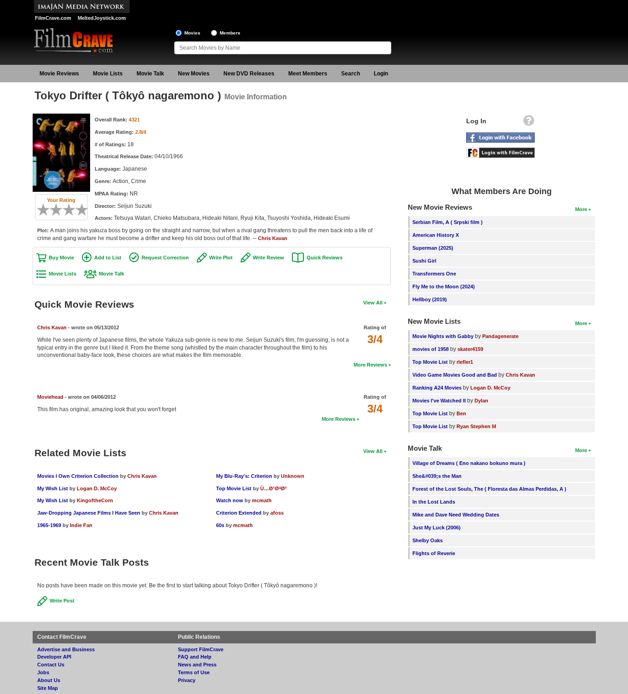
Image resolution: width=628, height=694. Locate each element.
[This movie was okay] (66, 209)
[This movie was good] (72, 209)
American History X (435, 235)
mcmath (262, 500)
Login (381, 73)
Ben (461, 413)
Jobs (43, 672)
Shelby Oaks (427, 540)
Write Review (268, 257)
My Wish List (52, 488)
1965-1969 (49, 525)
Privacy (186, 680)
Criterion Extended (239, 513)
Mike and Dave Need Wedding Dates (455, 514)
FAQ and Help (194, 657)
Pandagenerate (500, 336)
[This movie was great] (78, 209)
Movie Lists (108, 73)
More (581, 209)
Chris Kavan (272, 238)
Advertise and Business (66, 649)
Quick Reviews (325, 257)
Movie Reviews (59, 73)
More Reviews (370, 364)
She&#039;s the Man (437, 476)
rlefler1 (465, 362)
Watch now (229, 500)
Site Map (47, 688)
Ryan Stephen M (476, 426)
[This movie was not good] (53, 209)
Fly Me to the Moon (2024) (443, 286)
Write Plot (221, 257)
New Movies (194, 73)
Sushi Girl (424, 261)
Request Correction (165, 257)
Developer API (54, 657)
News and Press (197, 664)
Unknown (292, 476)
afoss (277, 513)
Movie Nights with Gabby (443, 336)
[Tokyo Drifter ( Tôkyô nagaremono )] (61, 117)
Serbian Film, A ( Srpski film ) (447, 222)
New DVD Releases (248, 73)
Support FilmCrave (200, 649)
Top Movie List (233, 488)
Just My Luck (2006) (436, 527)
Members (230, 32)
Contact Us (50, 664)
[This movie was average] (59, 209)
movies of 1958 (430, 349)
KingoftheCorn (95, 500)
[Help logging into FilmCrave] (528, 123)
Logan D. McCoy (97, 488)
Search (350, 73)
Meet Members (307, 73)
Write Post (62, 600)
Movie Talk (150, 73)
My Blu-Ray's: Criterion (244, 476)
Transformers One (434, 273)
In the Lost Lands (433, 502)
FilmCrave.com (53, 18)
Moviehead (50, 397)
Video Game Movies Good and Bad (454, 375)
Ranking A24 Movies (437, 387)
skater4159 (470, 349)
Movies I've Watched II (439, 400)
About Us (48, 680)
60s (220, 525)
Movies (192, 32)
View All (373, 302)
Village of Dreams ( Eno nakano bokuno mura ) (468, 463)
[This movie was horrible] (46, 209)
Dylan (481, 400)
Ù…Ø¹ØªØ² (273, 488)
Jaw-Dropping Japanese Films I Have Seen (88, 513)
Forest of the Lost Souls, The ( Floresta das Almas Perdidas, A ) (489, 489)
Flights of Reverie (433, 553)
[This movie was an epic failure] (40, 209)
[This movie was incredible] (85, 209)
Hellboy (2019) (429, 299)
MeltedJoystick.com (102, 18)
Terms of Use (194, 672)
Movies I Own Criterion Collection (78, 476)
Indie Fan (81, 525)
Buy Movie (61, 257)
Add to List (107, 257)
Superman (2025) (432, 248)
